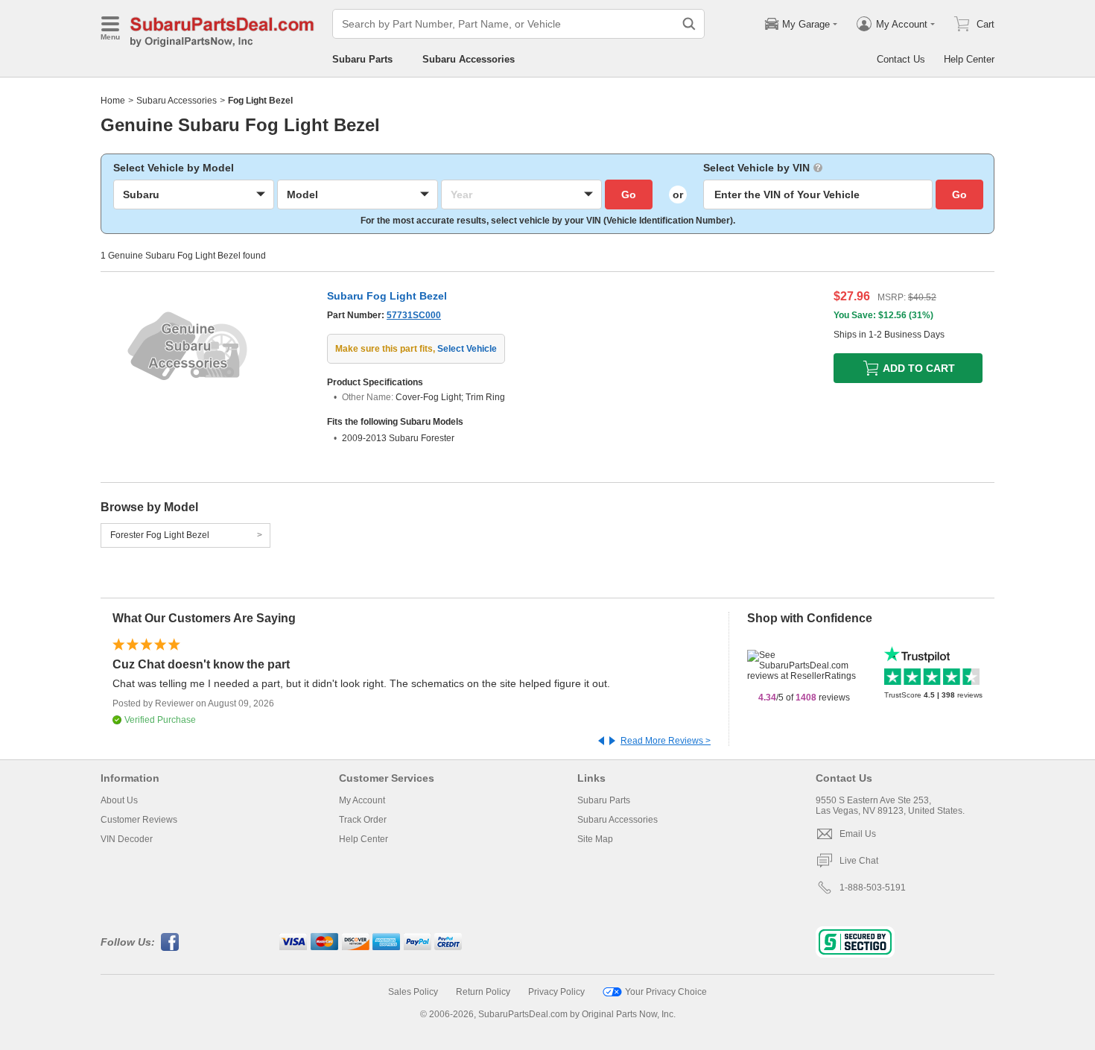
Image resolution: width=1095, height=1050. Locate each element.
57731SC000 (414, 315)
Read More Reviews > (665, 741)
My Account (362, 800)
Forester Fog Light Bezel (159, 535)
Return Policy (483, 992)
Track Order (363, 820)
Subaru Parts (362, 59)
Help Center (969, 59)
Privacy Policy (556, 992)
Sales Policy (413, 992)
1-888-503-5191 (873, 887)
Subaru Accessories (468, 59)
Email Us (858, 834)
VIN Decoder (127, 839)
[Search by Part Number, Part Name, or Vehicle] (689, 24)
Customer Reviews (139, 820)
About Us (119, 800)
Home (113, 100)
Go (628, 194)
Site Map (595, 839)
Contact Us (901, 59)
